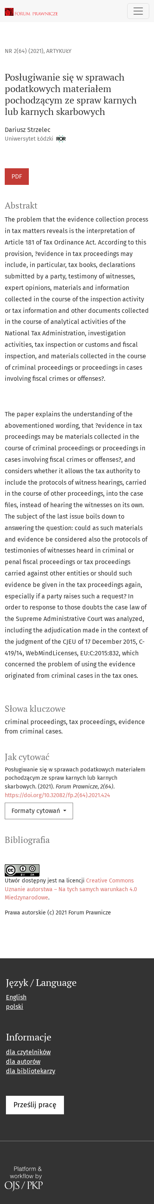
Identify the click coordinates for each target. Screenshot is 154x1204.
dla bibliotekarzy (30, 1071)
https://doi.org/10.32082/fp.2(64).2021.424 (57, 795)
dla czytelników (28, 1052)
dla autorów (23, 1061)
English (16, 997)
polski (14, 1006)
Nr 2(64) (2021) (24, 51)
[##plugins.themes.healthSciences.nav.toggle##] (138, 11)
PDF (16, 176)
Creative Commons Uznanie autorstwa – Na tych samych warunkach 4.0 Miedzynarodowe (71, 889)
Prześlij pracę (34, 1105)
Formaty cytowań (36, 811)
